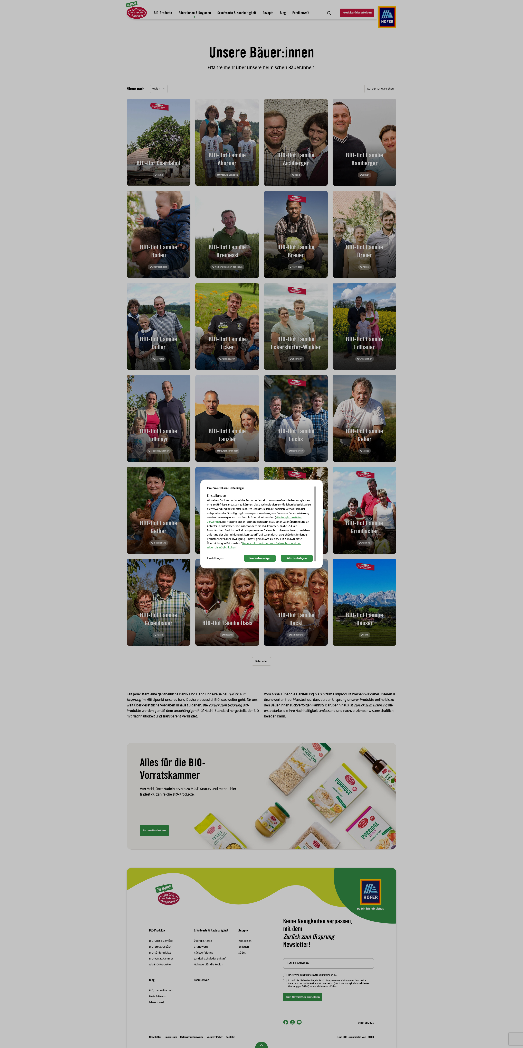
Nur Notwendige (259, 558)
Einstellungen (215, 558)
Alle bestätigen (297, 558)
